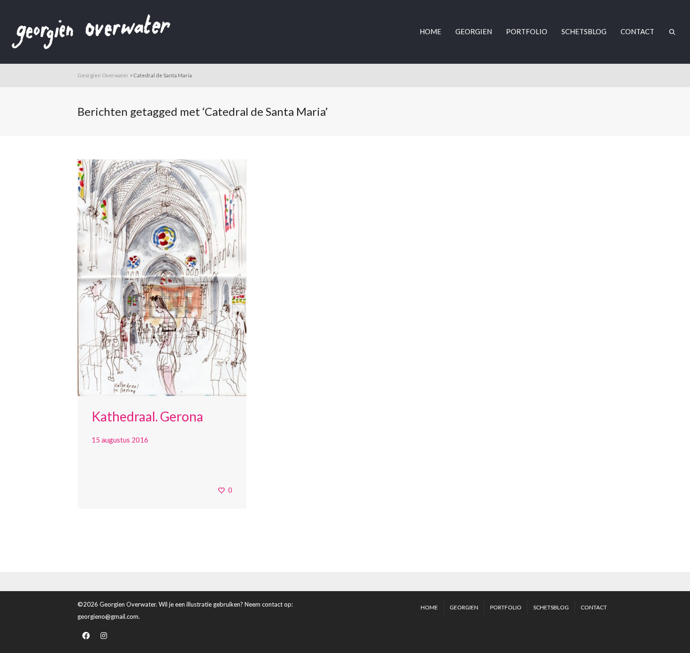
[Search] (672, 31)
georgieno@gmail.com (107, 616)
